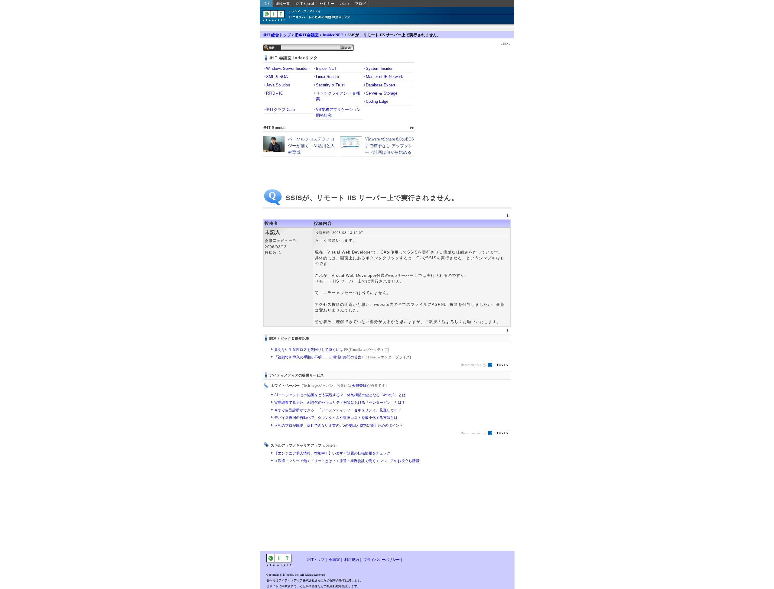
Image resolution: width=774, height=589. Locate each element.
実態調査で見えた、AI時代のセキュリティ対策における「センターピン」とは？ (339, 402)
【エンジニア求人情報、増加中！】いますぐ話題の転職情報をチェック (332, 453)
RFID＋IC (274, 93)
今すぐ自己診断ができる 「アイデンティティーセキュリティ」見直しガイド (337, 410)
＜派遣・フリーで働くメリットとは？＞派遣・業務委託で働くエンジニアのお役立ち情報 (346, 461)
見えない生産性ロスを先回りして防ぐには (331, 350)
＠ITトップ (315, 560)
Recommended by (474, 365)
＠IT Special (305, 4)
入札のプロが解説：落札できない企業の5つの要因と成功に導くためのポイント (338, 425)
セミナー (327, 4)
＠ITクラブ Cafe (280, 109)
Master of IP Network (384, 76)
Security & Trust (330, 85)
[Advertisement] (338, 508)
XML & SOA (277, 76)
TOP (266, 4)
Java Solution (278, 85)
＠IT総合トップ (277, 35)
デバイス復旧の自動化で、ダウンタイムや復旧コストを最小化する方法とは (336, 418)
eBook (344, 4)
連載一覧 (282, 4)
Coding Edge (377, 101)
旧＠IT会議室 (307, 35)
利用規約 (351, 560)
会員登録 (359, 385)
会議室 (334, 560)
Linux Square (327, 76)
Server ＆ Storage (381, 93)
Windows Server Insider (286, 68)
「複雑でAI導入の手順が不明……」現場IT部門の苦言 (342, 357)
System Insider (379, 68)
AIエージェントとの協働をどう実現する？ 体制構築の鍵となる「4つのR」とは (340, 395)
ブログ (360, 4)
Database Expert (380, 85)
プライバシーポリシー (381, 560)
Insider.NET (333, 35)
